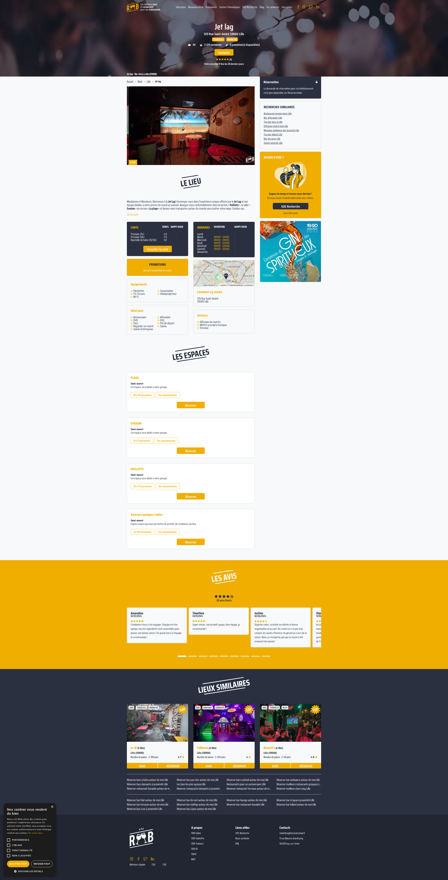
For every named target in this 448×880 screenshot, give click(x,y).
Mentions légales (137, 865)
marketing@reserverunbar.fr (292, 833)
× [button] (52, 807)
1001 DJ (194, 849)
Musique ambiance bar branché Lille (281, 130)
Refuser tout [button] (42, 863)
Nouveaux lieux (195, 7)
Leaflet (223, 285)
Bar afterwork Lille (273, 118)
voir (142, 765)
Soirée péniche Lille (273, 143)
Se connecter (273, 7)
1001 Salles (196, 833)
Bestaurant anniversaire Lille (278, 114)
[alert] (30, 840)
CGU (153, 865)
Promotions (211, 7)
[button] (132, 125)
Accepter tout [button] (18, 863)
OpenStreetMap (236, 285)
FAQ (237, 844)
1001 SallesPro (197, 838)
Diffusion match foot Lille (276, 126)
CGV (164, 865)
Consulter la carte (157, 249)
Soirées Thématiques (229, 7)
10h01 (193, 854)
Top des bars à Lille (273, 122)
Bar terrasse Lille (272, 139)
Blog (262, 7)
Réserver (190, 405)
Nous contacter (242, 838)
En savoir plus (36, 832)
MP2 (193, 859)
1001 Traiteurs (197, 844)
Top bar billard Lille (273, 134)
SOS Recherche (249, 7)
